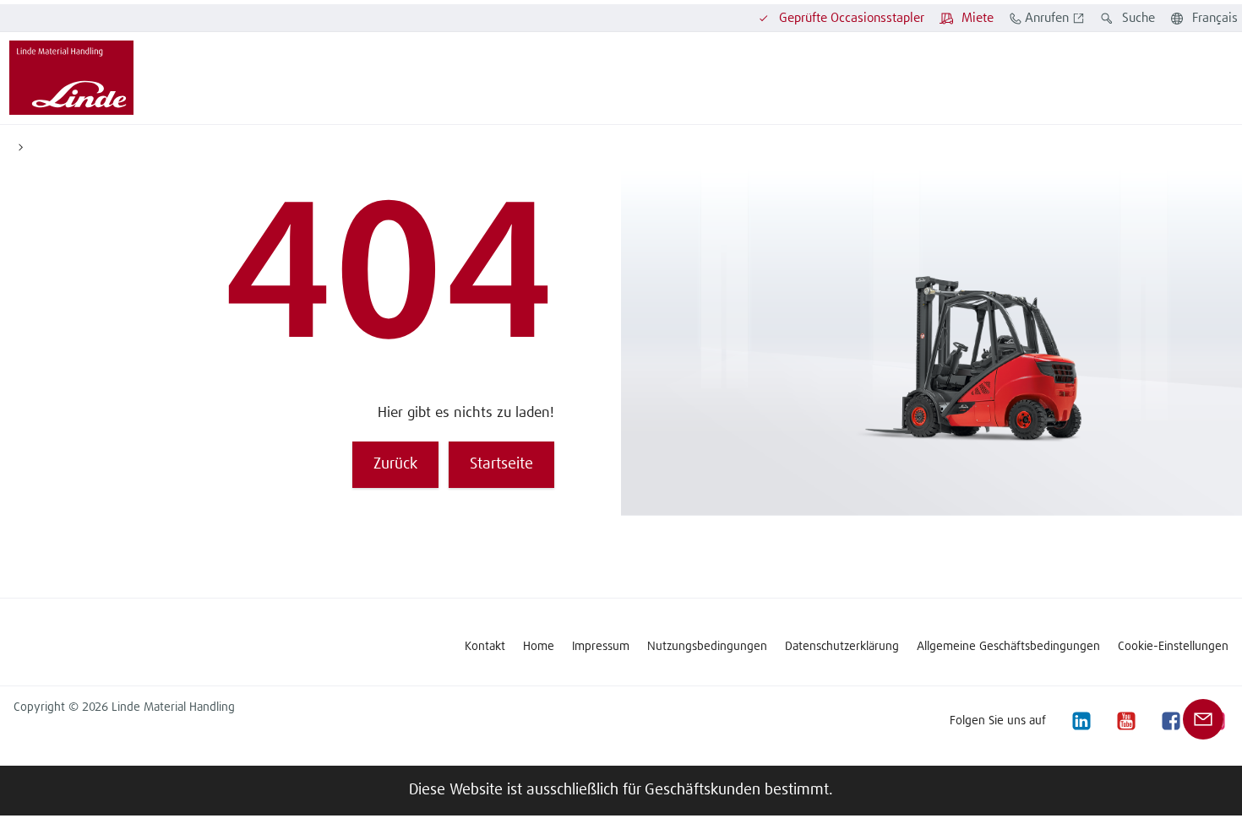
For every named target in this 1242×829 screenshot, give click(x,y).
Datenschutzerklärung (842, 647)
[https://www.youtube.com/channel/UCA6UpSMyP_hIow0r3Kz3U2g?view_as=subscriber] (1125, 720)
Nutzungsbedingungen (707, 647)
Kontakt (485, 647)
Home (538, 647)
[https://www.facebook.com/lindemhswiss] (1170, 720)
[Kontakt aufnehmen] (1203, 719)
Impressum (600, 647)
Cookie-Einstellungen (1173, 647)
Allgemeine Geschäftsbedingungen (1008, 647)
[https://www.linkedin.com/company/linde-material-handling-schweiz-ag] (1080, 720)
